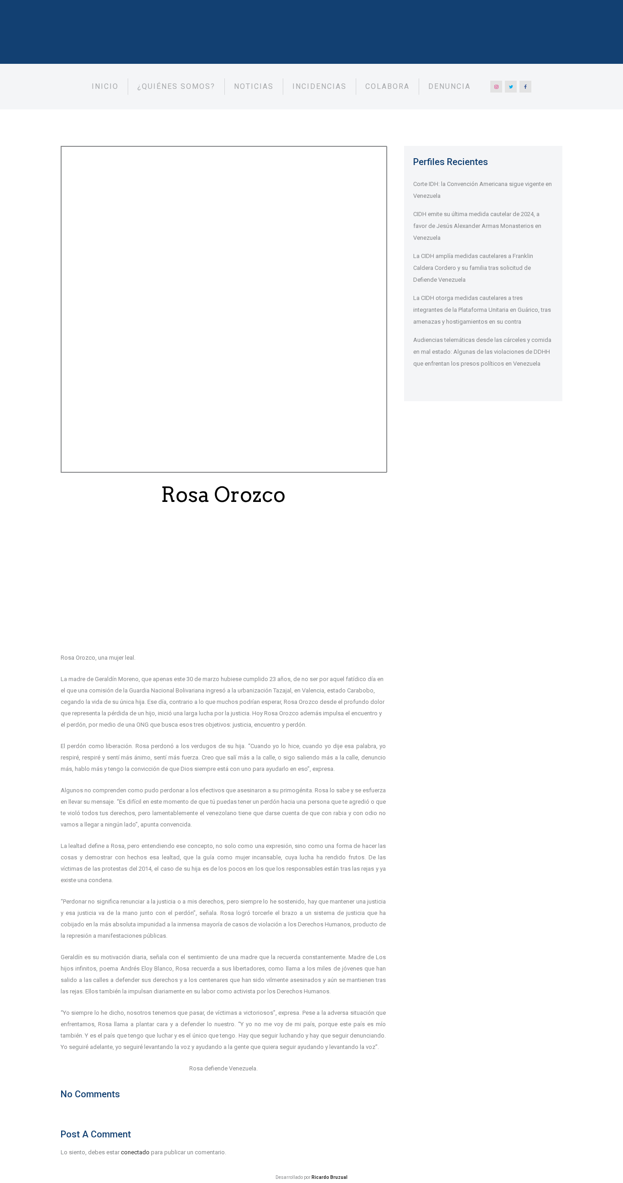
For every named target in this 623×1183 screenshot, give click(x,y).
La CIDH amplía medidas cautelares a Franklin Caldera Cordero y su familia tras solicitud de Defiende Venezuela (473, 268)
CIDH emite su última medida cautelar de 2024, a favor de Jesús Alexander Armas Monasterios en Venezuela (477, 226)
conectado (135, 1152)
